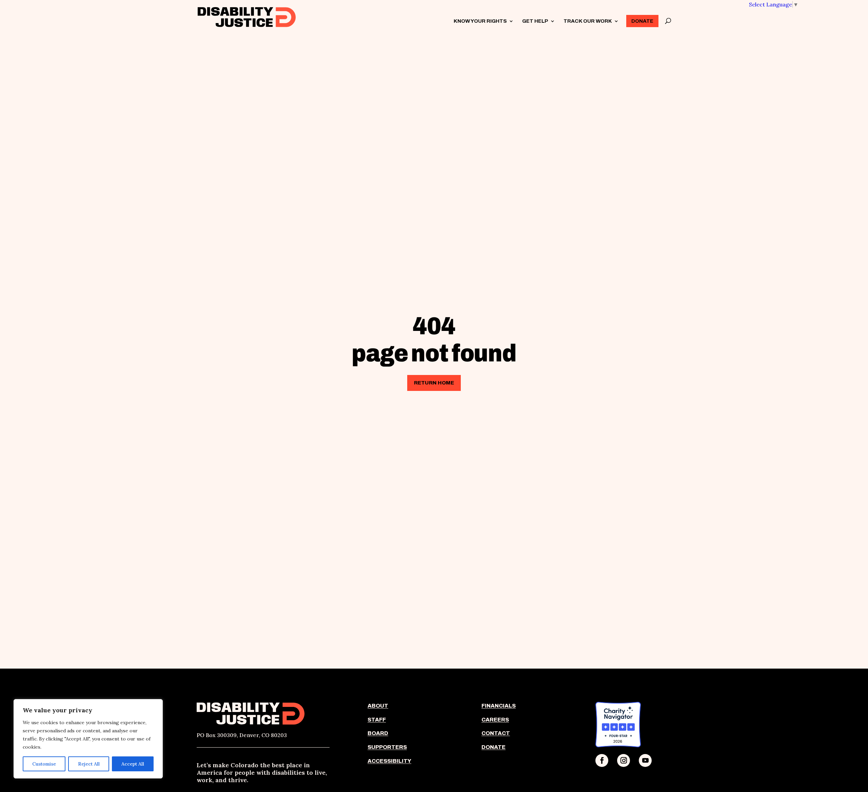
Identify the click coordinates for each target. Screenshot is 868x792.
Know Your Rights (480, 21)
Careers (495, 719)
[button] (773, 4)
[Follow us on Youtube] (645, 760)
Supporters (387, 747)
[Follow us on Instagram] (623, 760)
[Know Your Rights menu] (511, 21)
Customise (44, 764)
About (378, 706)
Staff (377, 719)
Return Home (434, 382)
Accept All (132, 764)
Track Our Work (588, 21)
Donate (642, 21)
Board (378, 733)
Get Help (535, 21)
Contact (495, 733)
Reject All (89, 764)
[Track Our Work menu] (616, 21)
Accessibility (389, 761)
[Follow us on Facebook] (601, 760)
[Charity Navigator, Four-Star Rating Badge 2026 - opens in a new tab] (618, 745)
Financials (498, 706)
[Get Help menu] (552, 21)
